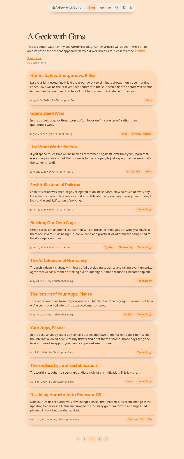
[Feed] (131, 7)
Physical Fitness (142, 133)
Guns (148, 100)
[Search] (117, 7)
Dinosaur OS (135, 419)
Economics (133, 171)
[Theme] (124, 7)
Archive (105, 8)
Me (150, 419)
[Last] (106, 439)
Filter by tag (34, 58)
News (129, 381)
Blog (91, 8)
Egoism (109, 247)
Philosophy (125, 247)
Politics (127, 314)
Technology (144, 209)
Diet (124, 133)
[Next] (100, 439)
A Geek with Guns (68, 8)
